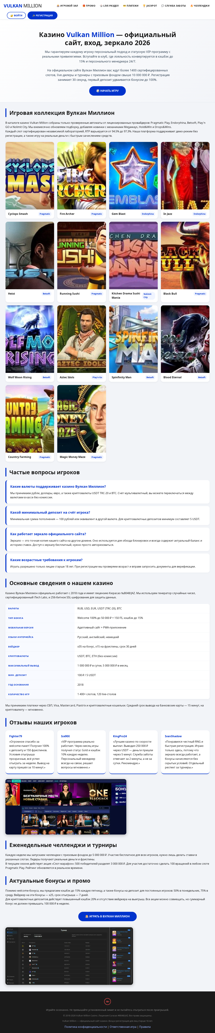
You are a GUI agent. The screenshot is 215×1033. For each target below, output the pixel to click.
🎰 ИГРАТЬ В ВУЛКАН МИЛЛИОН (107, 916)
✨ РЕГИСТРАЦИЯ (42, 15)
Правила (145, 1027)
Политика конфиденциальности (85, 1027)
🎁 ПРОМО (88, 5)
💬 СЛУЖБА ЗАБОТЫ (173, 5)
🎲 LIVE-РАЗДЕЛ (109, 5)
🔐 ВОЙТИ (16, 15)
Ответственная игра (123, 1027)
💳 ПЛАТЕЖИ (131, 5)
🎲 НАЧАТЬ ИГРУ (107, 91)
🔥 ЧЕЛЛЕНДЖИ (199, 5)
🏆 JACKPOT (150, 5)
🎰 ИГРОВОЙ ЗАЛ (67, 5)
